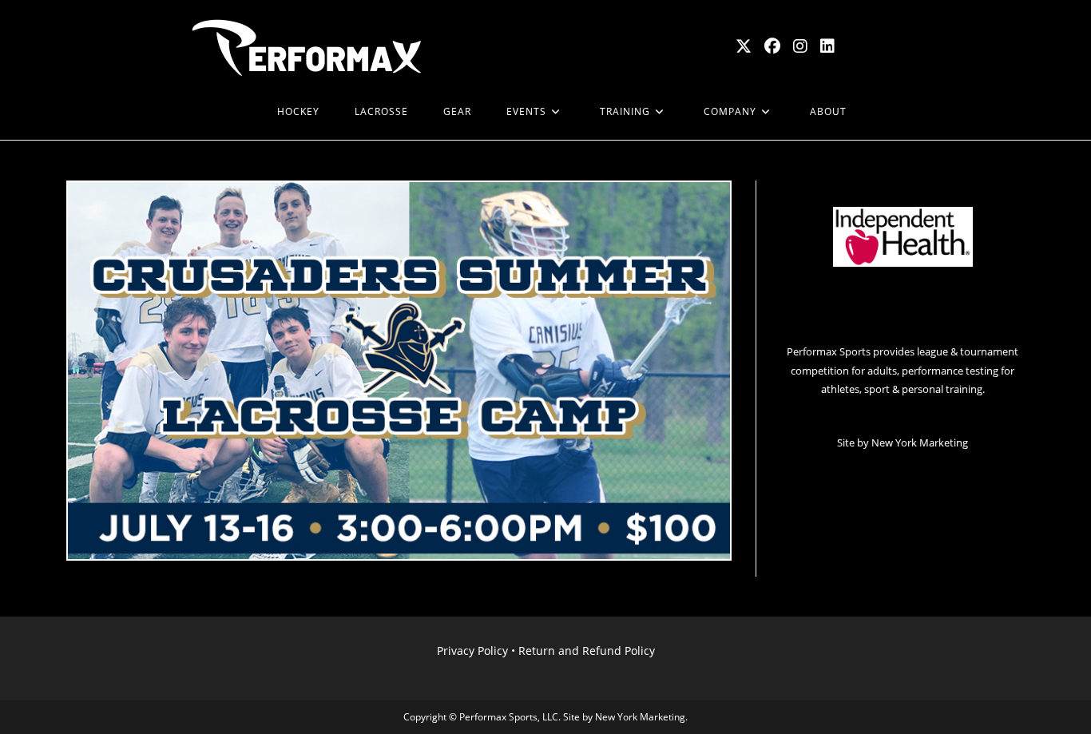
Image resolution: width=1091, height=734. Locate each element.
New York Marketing (919, 442)
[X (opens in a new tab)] (743, 46)
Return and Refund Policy (586, 650)
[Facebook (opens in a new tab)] (772, 46)
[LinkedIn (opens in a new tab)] (827, 46)
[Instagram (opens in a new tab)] (800, 46)
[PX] (242, 112)
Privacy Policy (472, 650)
